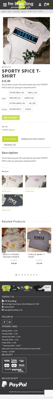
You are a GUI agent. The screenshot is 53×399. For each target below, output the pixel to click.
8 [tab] (37, 275)
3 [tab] (22, 275)
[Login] (40, 4)
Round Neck (15, 109)
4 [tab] (25, 275)
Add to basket (11, 117)
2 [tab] (19, 275)
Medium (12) (15, 98)
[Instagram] (9, 322)
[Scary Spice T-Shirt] (12, 181)
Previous (4, 250)
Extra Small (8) (17, 92)
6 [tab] (31, 275)
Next (49, 250)
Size (4, 98)
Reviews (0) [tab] (10, 144)
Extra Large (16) (17, 103)
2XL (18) (32, 103)
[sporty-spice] (26, 40)
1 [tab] (16, 275)
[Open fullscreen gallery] (47, 62)
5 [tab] (28, 275)
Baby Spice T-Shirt (33, 189)
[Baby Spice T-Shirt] (35, 181)
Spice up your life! (10, 207)
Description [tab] (10, 138)
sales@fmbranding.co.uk (13, 310)
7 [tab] (34, 275)
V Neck (28, 109)
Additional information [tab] (33, 138)
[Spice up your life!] (12, 200)
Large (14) (29, 98)
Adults (12, 130)
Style (4, 109)
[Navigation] (5, 4)
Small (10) (32, 92)
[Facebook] (4, 322)
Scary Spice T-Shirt (10, 189)
